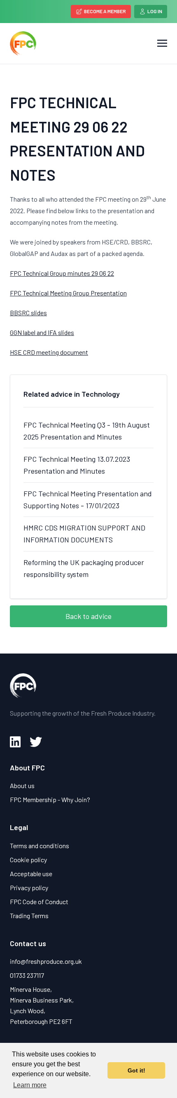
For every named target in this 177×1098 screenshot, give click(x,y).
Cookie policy (28, 859)
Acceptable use (31, 873)
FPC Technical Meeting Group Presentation (68, 293)
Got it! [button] (136, 1070)
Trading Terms (29, 915)
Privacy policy (29, 887)
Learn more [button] (30, 1085)
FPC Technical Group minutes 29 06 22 (62, 273)
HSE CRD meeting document (49, 352)
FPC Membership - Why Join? (50, 799)
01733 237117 (27, 975)
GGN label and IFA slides (42, 332)
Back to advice (88, 616)
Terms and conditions (39, 845)
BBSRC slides (28, 312)
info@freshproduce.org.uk (46, 961)
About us (22, 785)
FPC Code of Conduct (39, 901)
